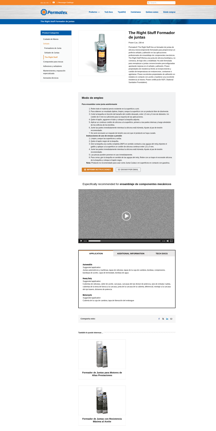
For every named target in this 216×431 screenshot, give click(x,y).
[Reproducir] (81, 241)
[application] (126, 216)
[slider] (124, 240)
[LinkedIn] (167, 318)
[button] (126, 216)
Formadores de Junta (52, 48)
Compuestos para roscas (53, 62)
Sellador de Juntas (51, 53)
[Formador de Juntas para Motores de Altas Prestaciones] (102, 354)
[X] (163, 318)
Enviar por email (129, 170)
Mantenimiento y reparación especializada (54, 72)
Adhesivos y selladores (52, 66)
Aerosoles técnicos (50, 78)
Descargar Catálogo (66, 2)
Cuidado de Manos (50, 39)
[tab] (96, 253)
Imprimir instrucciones (99, 170)
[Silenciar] (168, 241)
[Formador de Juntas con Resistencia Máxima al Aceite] (102, 400)
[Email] (171, 318)
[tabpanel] (127, 282)
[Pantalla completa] (171, 241)
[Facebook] (159, 318)
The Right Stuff (51, 57)
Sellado (46, 44)
